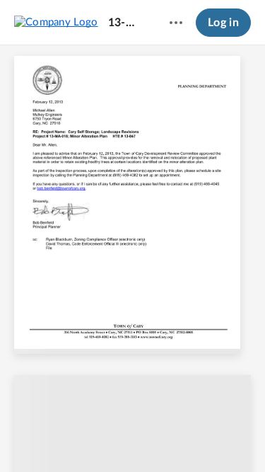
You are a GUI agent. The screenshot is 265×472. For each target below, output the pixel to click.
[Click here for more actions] (176, 22)
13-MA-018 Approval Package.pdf (125, 22)
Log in (223, 22)
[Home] (56, 22)
